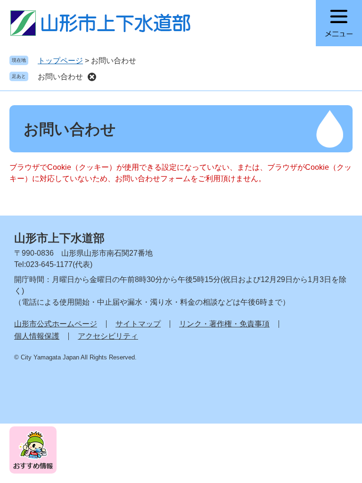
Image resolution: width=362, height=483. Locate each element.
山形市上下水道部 (59, 238)
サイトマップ (138, 324)
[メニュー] (339, 23)
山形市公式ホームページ (55, 324)
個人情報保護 (36, 336)
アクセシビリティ (108, 336)
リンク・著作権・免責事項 (224, 324)
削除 (92, 77)
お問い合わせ (60, 77)
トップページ (60, 61)
